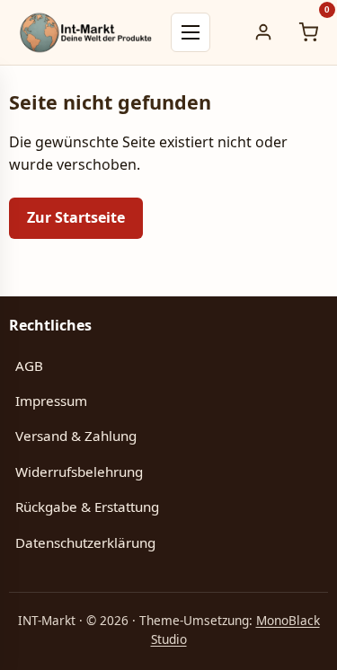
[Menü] (190, 32)
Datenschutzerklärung (85, 542)
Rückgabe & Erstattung (87, 507)
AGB (29, 366)
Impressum (51, 401)
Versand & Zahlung (76, 436)
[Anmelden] (263, 32)
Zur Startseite (76, 217)
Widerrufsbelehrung (79, 471)
